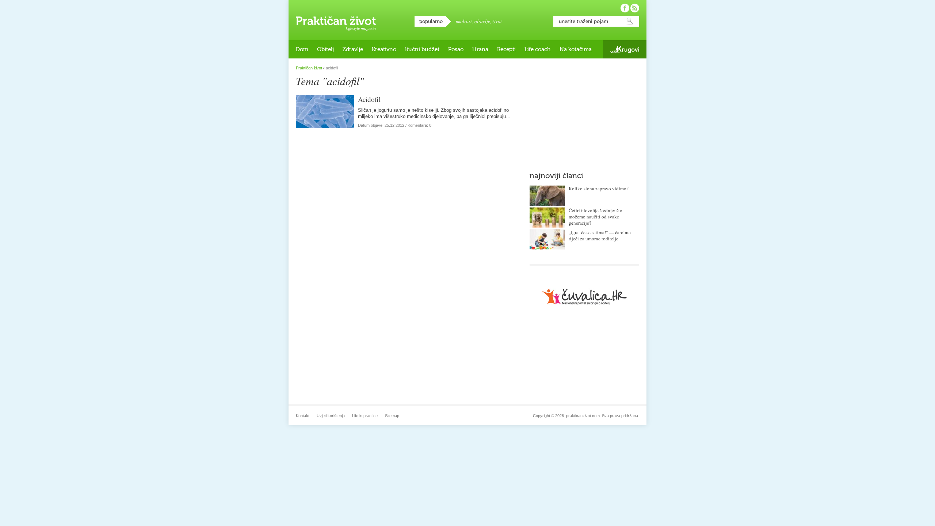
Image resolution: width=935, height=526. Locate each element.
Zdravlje (353, 49)
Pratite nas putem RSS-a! (634, 8)
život (497, 21)
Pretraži (630, 21)
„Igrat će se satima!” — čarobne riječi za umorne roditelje (600, 235)
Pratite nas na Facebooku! (625, 8)
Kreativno (384, 49)
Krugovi (624, 49)
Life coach (537, 49)
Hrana (480, 49)
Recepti (506, 49)
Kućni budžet (422, 49)
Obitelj (325, 49)
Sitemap (392, 415)
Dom (302, 49)
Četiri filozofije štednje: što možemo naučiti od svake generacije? (595, 216)
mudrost (464, 21)
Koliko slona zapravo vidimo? (599, 188)
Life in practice (365, 415)
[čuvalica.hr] (584, 297)
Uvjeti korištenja (331, 415)
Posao (455, 49)
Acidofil (369, 99)
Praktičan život (335, 21)
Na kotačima (576, 49)
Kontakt (302, 415)
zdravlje (482, 21)
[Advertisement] (584, 111)
